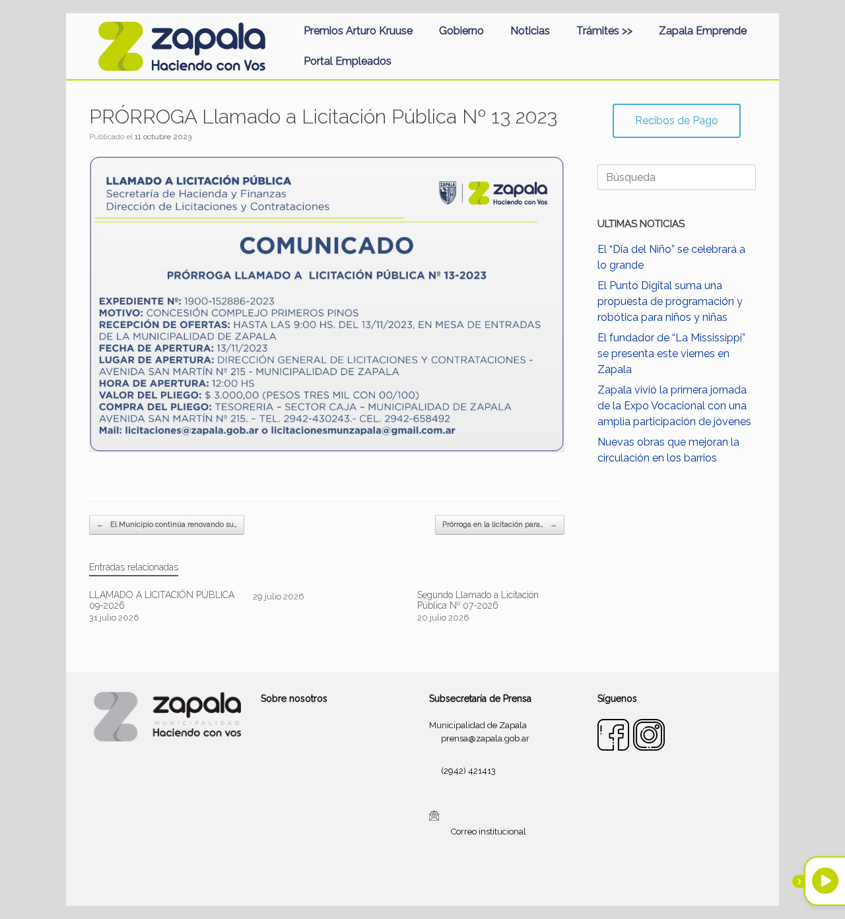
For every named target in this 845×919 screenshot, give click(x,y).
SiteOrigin (438, 879)
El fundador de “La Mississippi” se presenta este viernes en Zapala (671, 353)
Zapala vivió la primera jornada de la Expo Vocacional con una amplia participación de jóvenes (674, 406)
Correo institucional (488, 831)
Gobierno (461, 30)
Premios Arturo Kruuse (358, 30)
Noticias (530, 30)
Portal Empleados (347, 61)
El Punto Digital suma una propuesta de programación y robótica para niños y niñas (670, 301)
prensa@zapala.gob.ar (485, 738)
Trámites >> (604, 30)
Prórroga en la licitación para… (499, 524)
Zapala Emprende (703, 30)
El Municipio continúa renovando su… (166, 524)
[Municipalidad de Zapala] (182, 46)
